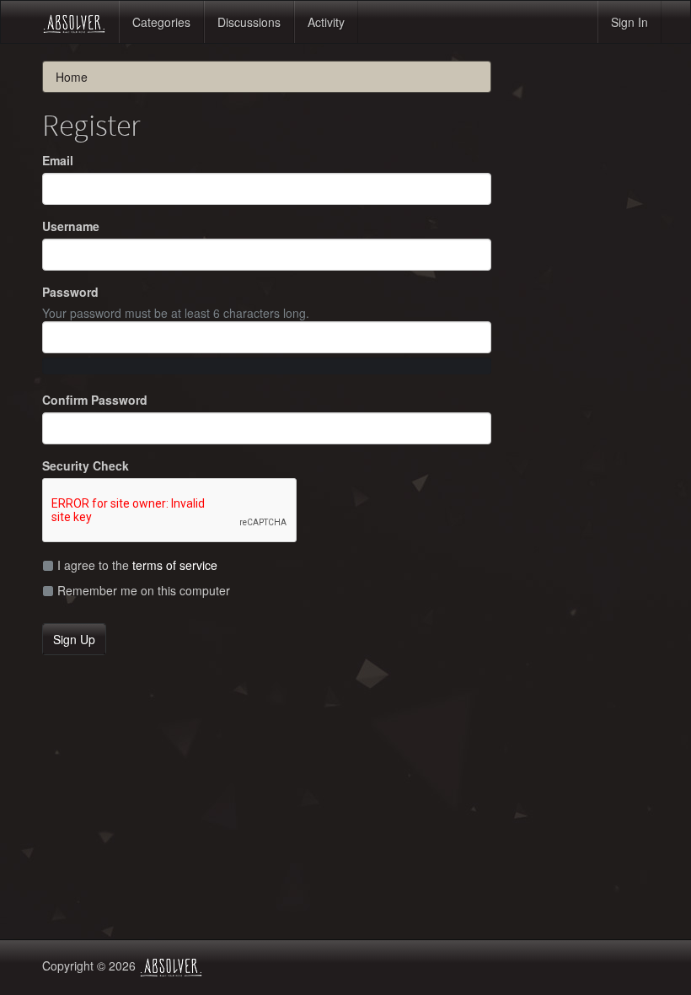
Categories (161, 21)
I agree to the (135, 565)
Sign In (629, 21)
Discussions (249, 21)
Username (70, 226)
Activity (326, 21)
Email (57, 160)
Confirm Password (94, 399)
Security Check (85, 465)
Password (70, 291)
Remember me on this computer (142, 590)
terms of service (174, 565)
